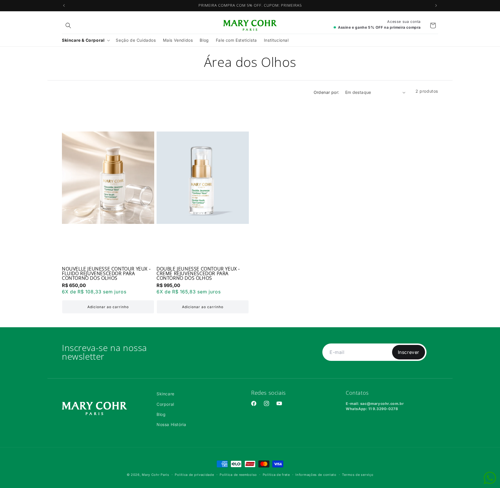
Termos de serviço (357, 475)
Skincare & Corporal (83, 40)
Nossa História (171, 424)
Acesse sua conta (404, 21)
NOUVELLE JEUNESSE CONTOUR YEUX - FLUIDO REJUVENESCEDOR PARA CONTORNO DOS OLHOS (106, 273)
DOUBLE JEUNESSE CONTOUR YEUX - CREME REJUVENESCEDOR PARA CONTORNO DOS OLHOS (198, 273)
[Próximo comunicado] (436, 5)
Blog (161, 414)
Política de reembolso (238, 475)
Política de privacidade (194, 475)
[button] (68, 25)
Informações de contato (315, 475)
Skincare (165, 393)
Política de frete (276, 475)
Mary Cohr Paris (155, 475)
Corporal (165, 404)
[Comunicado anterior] (64, 5)
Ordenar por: (326, 92)
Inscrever (408, 352)
